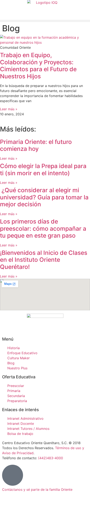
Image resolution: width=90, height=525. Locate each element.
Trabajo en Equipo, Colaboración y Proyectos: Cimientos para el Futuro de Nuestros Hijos (38, 65)
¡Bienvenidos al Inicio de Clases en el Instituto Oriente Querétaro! (43, 259)
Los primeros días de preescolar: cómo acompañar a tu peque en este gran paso (43, 228)
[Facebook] (7, 504)
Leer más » (8, 109)
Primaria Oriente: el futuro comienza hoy (36, 145)
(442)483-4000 (50, 458)
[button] (45, 21)
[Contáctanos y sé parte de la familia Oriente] (12, 475)
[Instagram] (7, 516)
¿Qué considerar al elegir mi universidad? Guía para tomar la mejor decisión (44, 197)
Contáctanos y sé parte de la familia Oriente (37, 489)
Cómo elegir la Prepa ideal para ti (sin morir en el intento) (43, 169)
